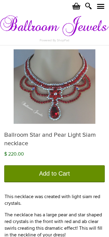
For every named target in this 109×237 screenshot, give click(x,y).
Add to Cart (54, 173)
